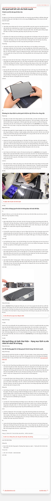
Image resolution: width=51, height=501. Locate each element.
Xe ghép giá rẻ (43, 490)
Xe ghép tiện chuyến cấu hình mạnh (12, 201)
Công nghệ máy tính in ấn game (9, 7)
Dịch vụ (18, 7)
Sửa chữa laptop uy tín (9, 490)
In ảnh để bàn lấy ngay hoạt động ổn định (13, 315)
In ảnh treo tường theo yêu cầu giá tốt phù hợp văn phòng (18, 436)
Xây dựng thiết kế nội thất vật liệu (28, 7)
